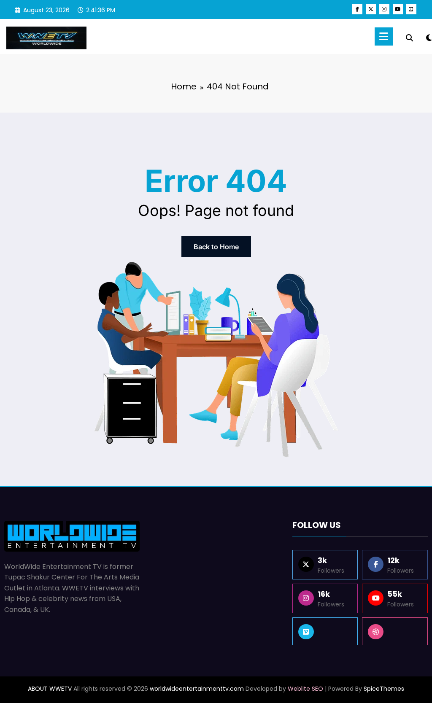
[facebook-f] (357, 9)
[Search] (409, 38)
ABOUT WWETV (50, 688)
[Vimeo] (325, 631)
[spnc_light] (429, 36)
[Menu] (384, 36)
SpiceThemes (384, 688)
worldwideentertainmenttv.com (197, 688)
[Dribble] (395, 631)
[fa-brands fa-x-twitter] (371, 9)
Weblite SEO (305, 688)
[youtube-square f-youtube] (411, 9)
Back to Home (216, 246)
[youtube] (398, 9)
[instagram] (384, 9)
